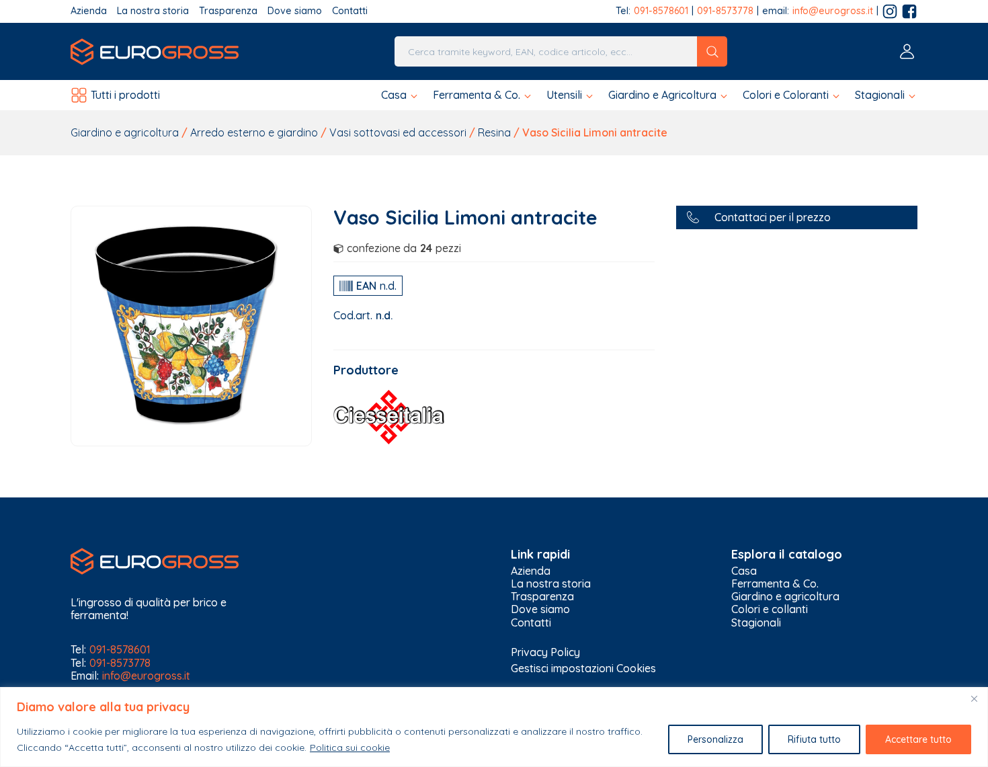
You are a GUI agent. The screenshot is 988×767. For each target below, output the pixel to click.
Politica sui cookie (350, 747)
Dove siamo (294, 11)
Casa (744, 571)
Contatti (350, 11)
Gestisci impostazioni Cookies (583, 668)
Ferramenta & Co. (775, 583)
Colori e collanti (769, 609)
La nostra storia (153, 11)
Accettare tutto (918, 739)
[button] (400, 95)
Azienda (89, 11)
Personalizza (715, 739)
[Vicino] (974, 698)
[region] (494, 727)
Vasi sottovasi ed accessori (397, 132)
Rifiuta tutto (814, 739)
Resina (494, 132)
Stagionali (756, 622)
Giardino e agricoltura (125, 132)
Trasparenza (228, 11)
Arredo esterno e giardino (254, 132)
